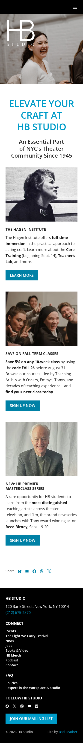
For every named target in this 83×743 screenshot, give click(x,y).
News (10, 640)
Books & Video (17, 650)
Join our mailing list (31, 718)
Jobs (9, 645)
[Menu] (74, 7)
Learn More (22, 275)
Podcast (12, 660)
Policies (12, 683)
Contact (12, 665)
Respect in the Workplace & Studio (33, 688)
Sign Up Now (22, 405)
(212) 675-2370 (18, 612)
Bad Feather (68, 732)
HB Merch (13, 655)
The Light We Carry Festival (27, 636)
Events (11, 631)
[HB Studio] (10, 7)
